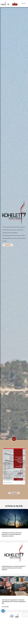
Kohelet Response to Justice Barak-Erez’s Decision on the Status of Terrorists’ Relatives (13, 567)
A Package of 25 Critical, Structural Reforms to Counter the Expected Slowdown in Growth (11, 534)
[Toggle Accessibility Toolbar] (3, 611)
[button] (8, 4)
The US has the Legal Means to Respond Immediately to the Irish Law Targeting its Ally (14, 601)
